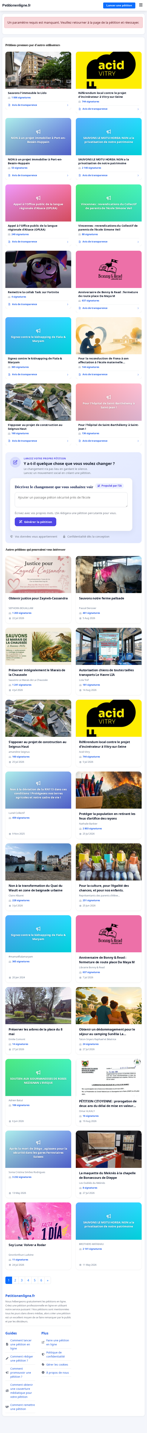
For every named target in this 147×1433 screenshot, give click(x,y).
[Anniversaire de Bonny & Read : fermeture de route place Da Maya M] (109, 282)
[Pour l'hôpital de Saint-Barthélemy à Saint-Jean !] (109, 414)
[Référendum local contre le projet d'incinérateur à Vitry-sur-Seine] (109, 83)
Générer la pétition (38, 522)
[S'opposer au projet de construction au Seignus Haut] (38, 414)
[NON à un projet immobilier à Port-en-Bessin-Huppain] (38, 149)
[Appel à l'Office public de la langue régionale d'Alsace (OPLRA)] (38, 215)
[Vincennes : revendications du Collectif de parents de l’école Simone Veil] (109, 215)
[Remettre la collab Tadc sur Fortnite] (38, 280)
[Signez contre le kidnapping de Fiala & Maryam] (38, 348)
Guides (11, 1333)
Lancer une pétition (119, 5)
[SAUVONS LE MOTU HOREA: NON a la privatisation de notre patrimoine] (109, 149)
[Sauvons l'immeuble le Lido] (38, 81)
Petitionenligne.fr (16, 5)
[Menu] (141, 5)
